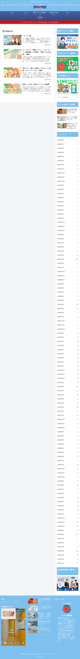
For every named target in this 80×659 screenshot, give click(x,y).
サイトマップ (56, 654)
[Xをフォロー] (61, 644)
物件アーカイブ (40, 654)
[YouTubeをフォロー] (66, 644)
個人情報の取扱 (31, 654)
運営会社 (23, 654)
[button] (76, 97)
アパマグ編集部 (66, 615)
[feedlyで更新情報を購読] (70, 644)
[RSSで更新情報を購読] (72, 644)
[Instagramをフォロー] (63, 644)
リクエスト (48, 654)
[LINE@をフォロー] (68, 644)
